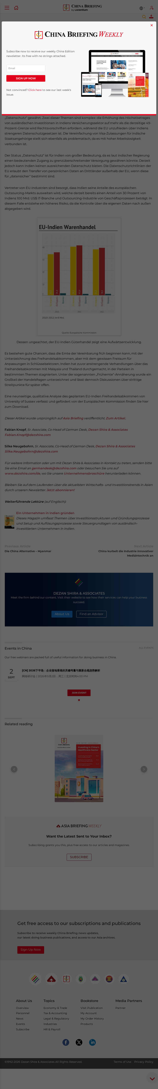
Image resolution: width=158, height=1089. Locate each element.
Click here (35, 90)
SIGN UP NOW (26, 78)
